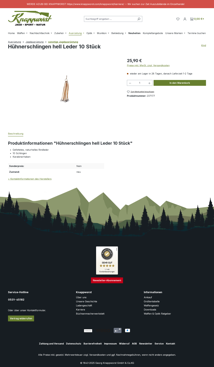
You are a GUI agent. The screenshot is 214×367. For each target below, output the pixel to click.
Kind (203, 45)
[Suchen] (138, 19)
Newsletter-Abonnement (107, 280)
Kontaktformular (36, 310)
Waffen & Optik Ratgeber (157, 313)
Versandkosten (97, 354)
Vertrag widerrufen (21, 318)
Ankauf (148, 297)
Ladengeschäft (84, 305)
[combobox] (110, 19)
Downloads (150, 309)
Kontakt (170, 343)
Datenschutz (73, 343)
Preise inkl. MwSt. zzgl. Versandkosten (148, 65)
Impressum (110, 343)
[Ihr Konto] (184, 19)
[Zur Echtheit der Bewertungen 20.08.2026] (107, 274)
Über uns (81, 297)
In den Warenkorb (180, 82)
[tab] (15, 133)
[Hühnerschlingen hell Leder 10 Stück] (64, 88)
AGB (134, 343)
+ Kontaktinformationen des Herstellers (30, 178)
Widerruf (124, 343)
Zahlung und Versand (51, 343)
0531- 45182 (16, 299)
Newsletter (145, 343)
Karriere (80, 309)
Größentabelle (152, 301)
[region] (107, 4)
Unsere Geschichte (86, 301)
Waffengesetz (151, 305)
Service (159, 343)
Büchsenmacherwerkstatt (90, 313)
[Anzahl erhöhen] (149, 83)
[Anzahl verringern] (130, 83)
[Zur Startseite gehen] (30, 18)
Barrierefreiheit (93, 343)
